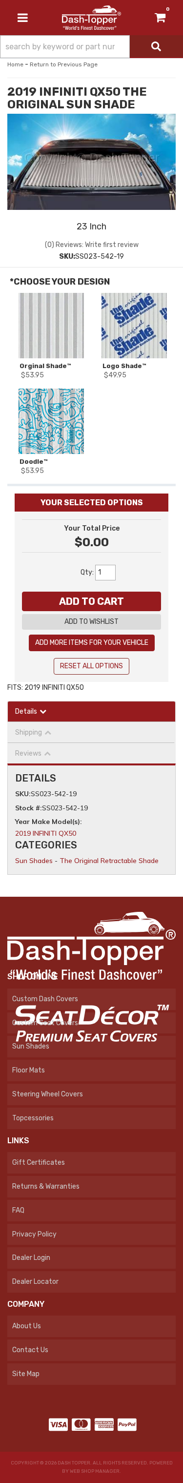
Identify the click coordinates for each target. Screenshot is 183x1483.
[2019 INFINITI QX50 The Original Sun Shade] (91, 147)
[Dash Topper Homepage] (91, 17)
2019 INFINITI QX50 (45, 833)
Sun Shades (34, 860)
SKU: (67, 256)
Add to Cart (91, 601)
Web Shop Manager (95, 1471)
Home (15, 64)
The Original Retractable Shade (109, 860)
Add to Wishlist (91, 622)
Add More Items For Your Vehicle (91, 643)
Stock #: (28, 807)
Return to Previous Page (64, 64)
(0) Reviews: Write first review (92, 245)
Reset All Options (91, 666)
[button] (91, 46)
